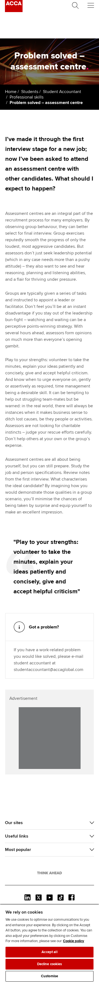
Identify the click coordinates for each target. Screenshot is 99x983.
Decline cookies (49, 964)
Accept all (49, 952)
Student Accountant (62, 91)
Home (10, 91)
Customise (49, 976)
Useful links (16, 836)
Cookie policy (73, 941)
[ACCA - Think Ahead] (14, 10)
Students (29, 91)
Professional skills (26, 97)
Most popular (18, 849)
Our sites (14, 822)
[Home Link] (49, 873)
